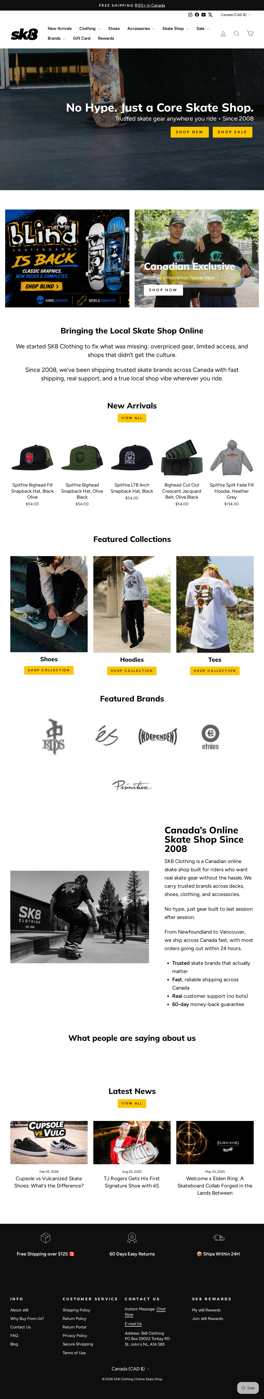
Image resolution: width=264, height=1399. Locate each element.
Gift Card (81, 38)
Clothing (88, 28)
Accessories (139, 28)
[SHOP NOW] (197, 258)
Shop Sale (232, 132)
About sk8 (19, 1310)
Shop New (190, 132)
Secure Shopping (78, 1344)
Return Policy (74, 1318)
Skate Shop (173, 28)
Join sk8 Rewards (207, 1318)
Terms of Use (74, 1352)
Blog (14, 1344)
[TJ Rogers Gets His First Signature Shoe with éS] (132, 1143)
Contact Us (20, 1327)
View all (132, 418)
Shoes (114, 28)
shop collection (49, 670)
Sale (200, 28)
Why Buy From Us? (27, 1318)
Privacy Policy (75, 1335)
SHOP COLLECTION (132, 671)
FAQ (14, 1335)
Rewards (106, 38)
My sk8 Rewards (206, 1310)
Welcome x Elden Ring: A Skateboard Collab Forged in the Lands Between (214, 1185)
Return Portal (74, 1327)
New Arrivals (60, 28)
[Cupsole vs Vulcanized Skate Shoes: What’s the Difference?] (49, 1143)
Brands (54, 38)
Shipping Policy (76, 1310)
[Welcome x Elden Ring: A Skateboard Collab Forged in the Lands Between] (215, 1143)
